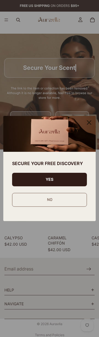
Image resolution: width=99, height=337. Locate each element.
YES (49, 179)
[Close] (89, 122)
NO (49, 199)
